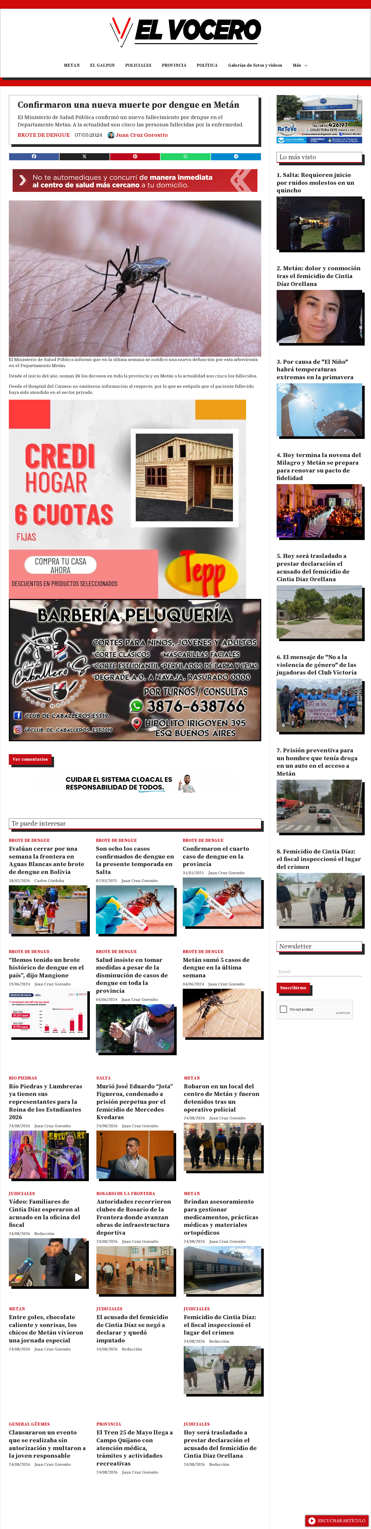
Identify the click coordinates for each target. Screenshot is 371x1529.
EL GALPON (102, 65)
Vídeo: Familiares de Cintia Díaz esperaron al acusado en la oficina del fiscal (45, 1213)
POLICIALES (138, 65)
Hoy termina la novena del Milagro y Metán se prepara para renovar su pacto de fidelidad (319, 467)
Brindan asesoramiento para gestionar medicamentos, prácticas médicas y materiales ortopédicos (221, 1217)
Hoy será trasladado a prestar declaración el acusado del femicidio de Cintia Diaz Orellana (220, 1444)
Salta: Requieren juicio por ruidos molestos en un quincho (315, 182)
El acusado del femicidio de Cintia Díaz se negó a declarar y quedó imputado (132, 1329)
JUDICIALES (22, 1194)
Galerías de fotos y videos (255, 65)
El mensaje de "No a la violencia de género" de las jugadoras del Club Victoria (317, 665)
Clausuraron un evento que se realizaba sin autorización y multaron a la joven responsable (47, 1444)
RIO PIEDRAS (23, 1078)
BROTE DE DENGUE (44, 135)
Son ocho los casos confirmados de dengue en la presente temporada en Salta (135, 860)
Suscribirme (293, 988)
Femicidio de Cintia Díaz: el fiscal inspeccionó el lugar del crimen (220, 1325)
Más (297, 65)
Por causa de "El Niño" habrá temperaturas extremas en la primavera (315, 369)
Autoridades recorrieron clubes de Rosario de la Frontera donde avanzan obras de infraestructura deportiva (133, 1217)
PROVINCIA (174, 65)
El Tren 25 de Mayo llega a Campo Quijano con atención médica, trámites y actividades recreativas (134, 1448)
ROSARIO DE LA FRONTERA (125, 1194)
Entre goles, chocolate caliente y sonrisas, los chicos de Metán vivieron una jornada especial (46, 1329)
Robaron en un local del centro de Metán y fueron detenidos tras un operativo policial (221, 1098)
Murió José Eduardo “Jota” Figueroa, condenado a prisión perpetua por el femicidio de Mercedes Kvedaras (134, 1102)
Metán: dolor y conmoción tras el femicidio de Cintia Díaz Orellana (319, 276)
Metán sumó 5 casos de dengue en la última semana (216, 967)
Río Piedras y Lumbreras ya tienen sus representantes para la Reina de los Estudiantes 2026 (45, 1102)
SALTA (103, 1078)
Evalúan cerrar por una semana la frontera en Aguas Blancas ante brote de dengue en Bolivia (46, 860)
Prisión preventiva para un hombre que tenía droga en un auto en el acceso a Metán (317, 762)
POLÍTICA (207, 65)
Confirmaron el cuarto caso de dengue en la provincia (216, 856)
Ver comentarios (30, 759)
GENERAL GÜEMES (29, 1424)
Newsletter (295, 947)
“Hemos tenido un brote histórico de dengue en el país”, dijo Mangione (46, 967)
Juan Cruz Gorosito (141, 135)
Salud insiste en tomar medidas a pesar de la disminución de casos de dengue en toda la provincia (132, 975)
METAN (72, 65)
